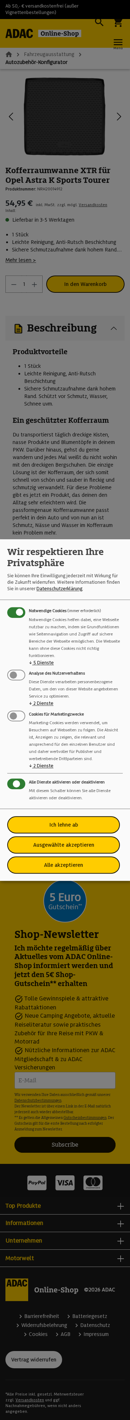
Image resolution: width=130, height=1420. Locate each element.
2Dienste (41, 703)
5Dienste (41, 663)
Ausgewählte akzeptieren (63, 845)
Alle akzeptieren (63, 865)
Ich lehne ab (63, 825)
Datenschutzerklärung (59, 589)
